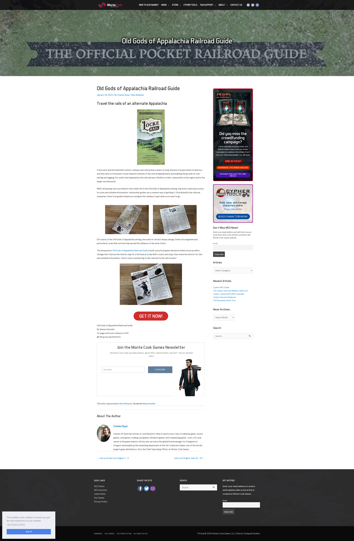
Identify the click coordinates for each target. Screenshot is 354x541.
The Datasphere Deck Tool (224, 300)
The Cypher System (124, 534)
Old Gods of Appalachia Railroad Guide (130, 250)
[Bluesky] (252, 5)
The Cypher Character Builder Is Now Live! (230, 291)
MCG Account (100, 490)
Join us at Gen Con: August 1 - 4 (113, 458)
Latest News (100, 494)
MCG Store (99, 486)
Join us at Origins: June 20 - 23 (189, 458)
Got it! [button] (29, 532)
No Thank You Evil (141, 534)
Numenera (98, 534)
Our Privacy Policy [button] (16, 524)
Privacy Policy (100, 501)
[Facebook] (248, 5)
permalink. (151, 403)
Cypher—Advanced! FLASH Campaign (228, 294)
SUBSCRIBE (160, 370)
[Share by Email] (153, 488)
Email (215, 243)
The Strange (109, 534)
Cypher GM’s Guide (221, 287)
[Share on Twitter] (146, 488)
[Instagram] (257, 5)
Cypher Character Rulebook (224, 297)
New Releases (137, 95)
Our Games (99, 497)
